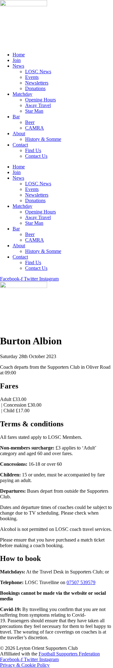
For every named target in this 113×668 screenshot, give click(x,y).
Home (19, 54)
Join (17, 60)
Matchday (22, 94)
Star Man (34, 111)
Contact (20, 144)
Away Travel (38, 105)
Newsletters (36, 82)
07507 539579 (81, 582)
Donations (35, 88)
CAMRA (34, 128)
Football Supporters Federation (69, 653)
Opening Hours (40, 99)
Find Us (33, 150)
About (19, 133)
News (18, 66)
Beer (30, 122)
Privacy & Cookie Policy (25, 665)
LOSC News (38, 71)
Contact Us (36, 156)
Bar (16, 116)
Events (32, 77)
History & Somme (43, 139)
